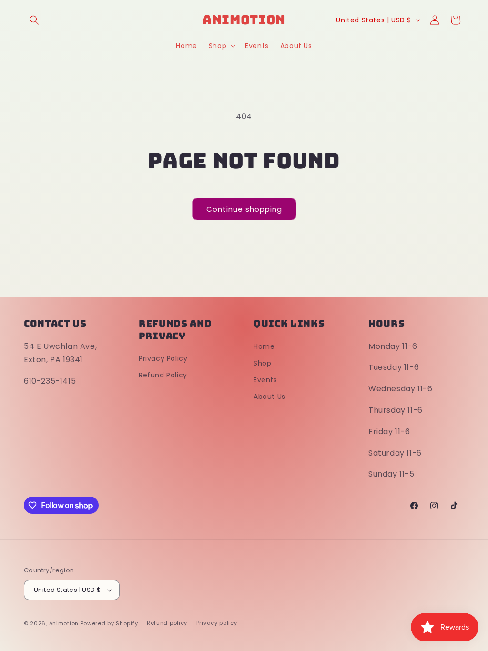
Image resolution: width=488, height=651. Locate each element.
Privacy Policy (163, 358)
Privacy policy (216, 623)
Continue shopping (244, 209)
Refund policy (167, 623)
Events (265, 380)
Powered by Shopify (109, 623)
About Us (269, 396)
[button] (34, 20)
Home (264, 346)
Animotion (64, 623)
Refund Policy (163, 375)
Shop (262, 363)
